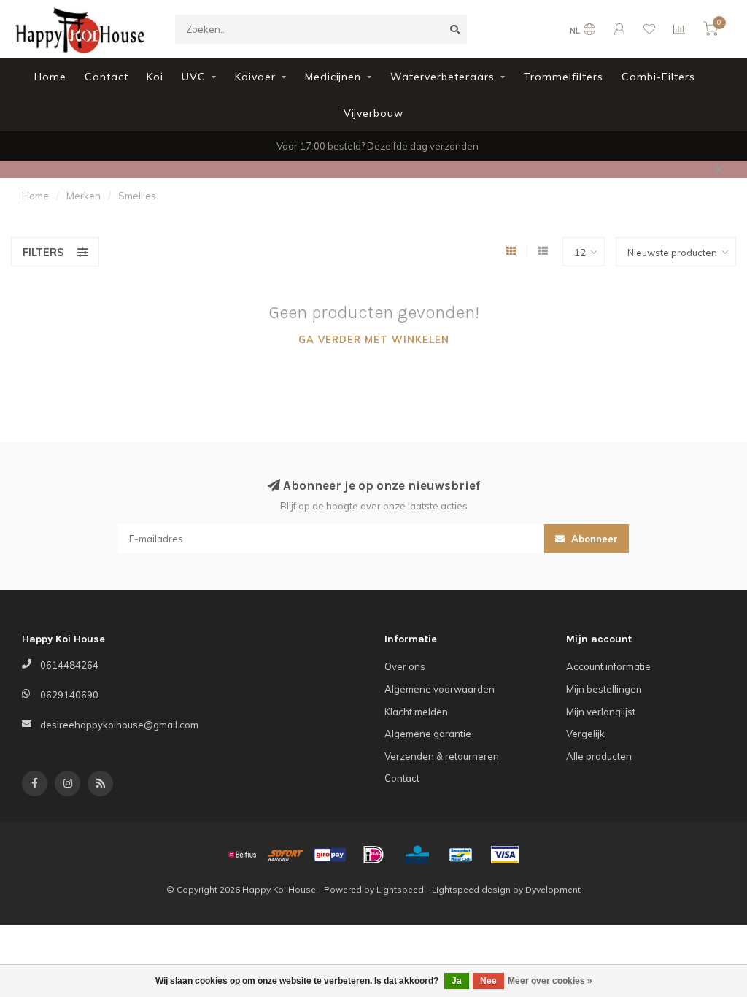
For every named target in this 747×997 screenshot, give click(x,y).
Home (50, 76)
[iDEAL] (373, 855)
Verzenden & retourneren (441, 756)
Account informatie (608, 666)
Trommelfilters (563, 76)
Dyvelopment (553, 889)
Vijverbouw (373, 113)
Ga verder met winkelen (373, 339)
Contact (106, 76)
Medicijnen (333, 76)
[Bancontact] (461, 855)
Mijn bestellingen (604, 689)
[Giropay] (329, 855)
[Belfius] (242, 855)
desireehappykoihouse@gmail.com (119, 725)
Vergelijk (585, 733)
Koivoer (255, 76)
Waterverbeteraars (442, 76)
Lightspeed (400, 889)
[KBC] (417, 855)
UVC (194, 76)
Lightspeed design (471, 889)
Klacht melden (416, 711)
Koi (155, 76)
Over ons (404, 666)
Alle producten (599, 756)
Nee (488, 981)
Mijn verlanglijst (600, 711)
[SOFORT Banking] (286, 855)
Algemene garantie (427, 733)
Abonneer (593, 538)
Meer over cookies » (550, 981)
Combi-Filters (658, 76)
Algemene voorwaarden (439, 689)
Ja (457, 981)
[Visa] (505, 855)
